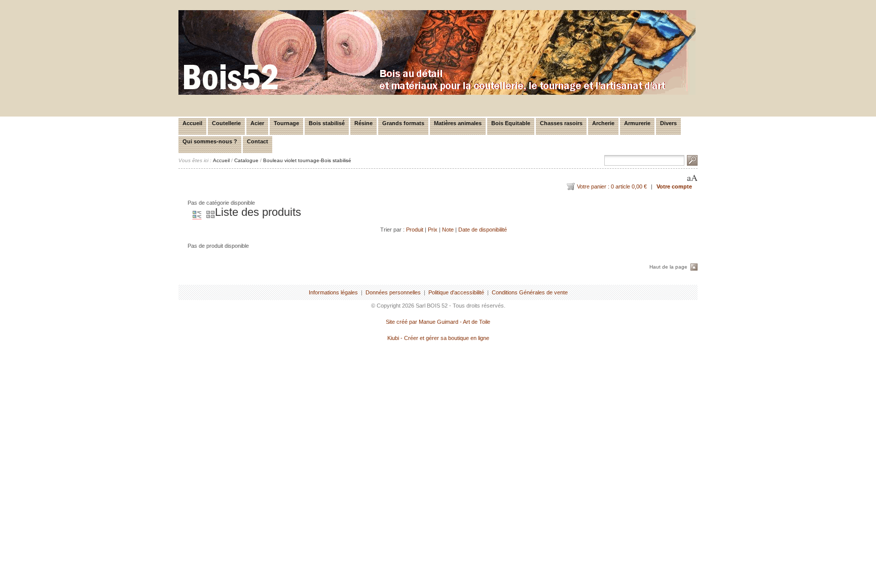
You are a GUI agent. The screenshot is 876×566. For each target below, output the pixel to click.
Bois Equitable (510, 123)
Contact (257, 141)
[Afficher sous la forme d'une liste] (194, 215)
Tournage (286, 123)
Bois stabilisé (327, 123)
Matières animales (458, 123)
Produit (414, 230)
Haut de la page (668, 267)
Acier (257, 123)
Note (448, 230)
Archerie (603, 123)
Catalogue (246, 160)
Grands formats (403, 123)
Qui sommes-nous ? (209, 141)
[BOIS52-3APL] (437, 93)
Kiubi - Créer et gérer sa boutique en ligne (438, 338)
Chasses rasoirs (561, 123)
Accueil (192, 123)
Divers (668, 123)
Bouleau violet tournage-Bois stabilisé (307, 160)
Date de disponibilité (482, 230)
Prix (432, 230)
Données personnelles (393, 292)
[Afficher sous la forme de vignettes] (208, 215)
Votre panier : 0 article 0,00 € (612, 186)
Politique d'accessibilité (456, 292)
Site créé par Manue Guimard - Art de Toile (438, 322)
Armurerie (637, 123)
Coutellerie (226, 123)
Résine (363, 123)
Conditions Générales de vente (530, 292)
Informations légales (333, 292)
